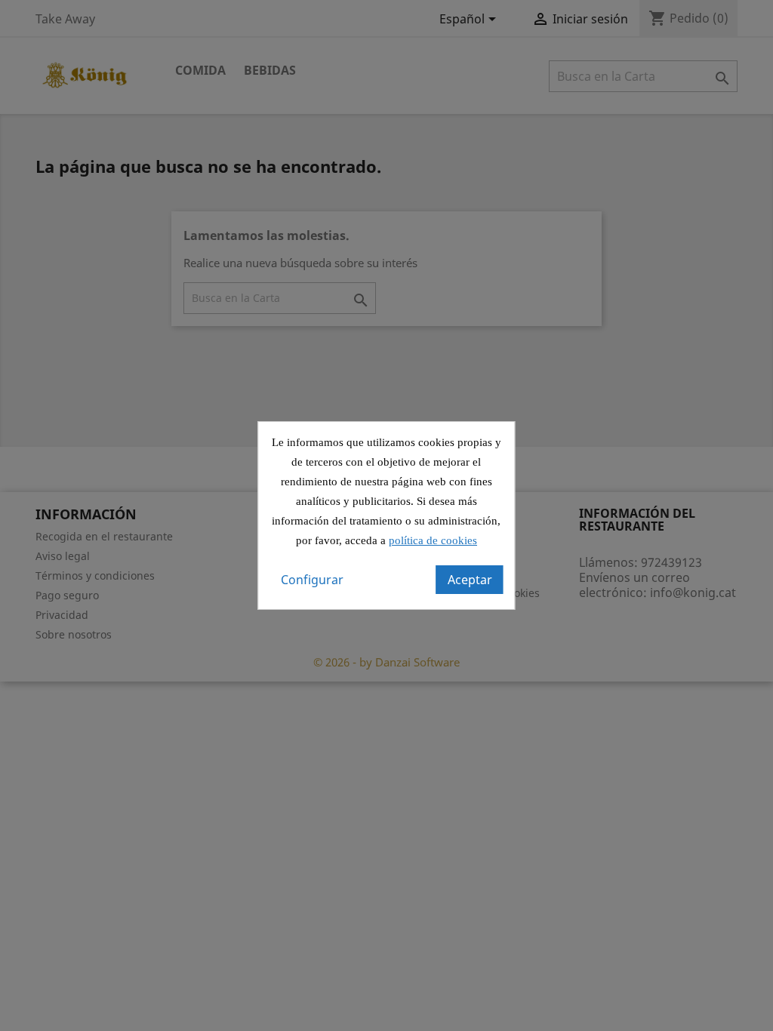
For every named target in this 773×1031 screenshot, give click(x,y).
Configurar (312, 579)
